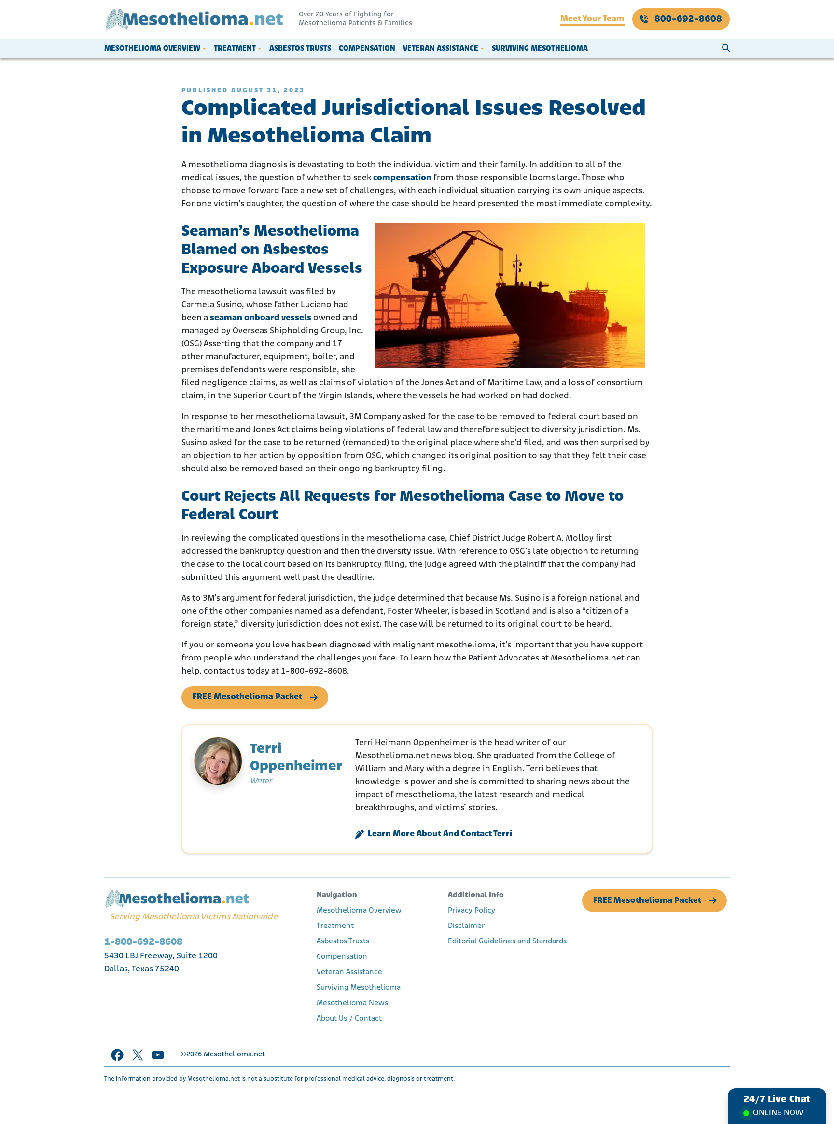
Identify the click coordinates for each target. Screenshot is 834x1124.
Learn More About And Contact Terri (440, 834)
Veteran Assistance (440, 49)
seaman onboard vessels (259, 318)
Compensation (367, 49)
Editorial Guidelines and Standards (507, 941)
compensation (402, 178)
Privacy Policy (471, 910)
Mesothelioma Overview (152, 49)
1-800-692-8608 (143, 942)
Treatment (235, 49)
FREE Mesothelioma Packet (247, 697)
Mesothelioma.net (234, 1054)
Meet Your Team (592, 19)
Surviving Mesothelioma (540, 49)
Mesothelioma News (352, 1003)
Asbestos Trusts (300, 49)
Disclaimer (466, 926)
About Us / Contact (349, 1019)
